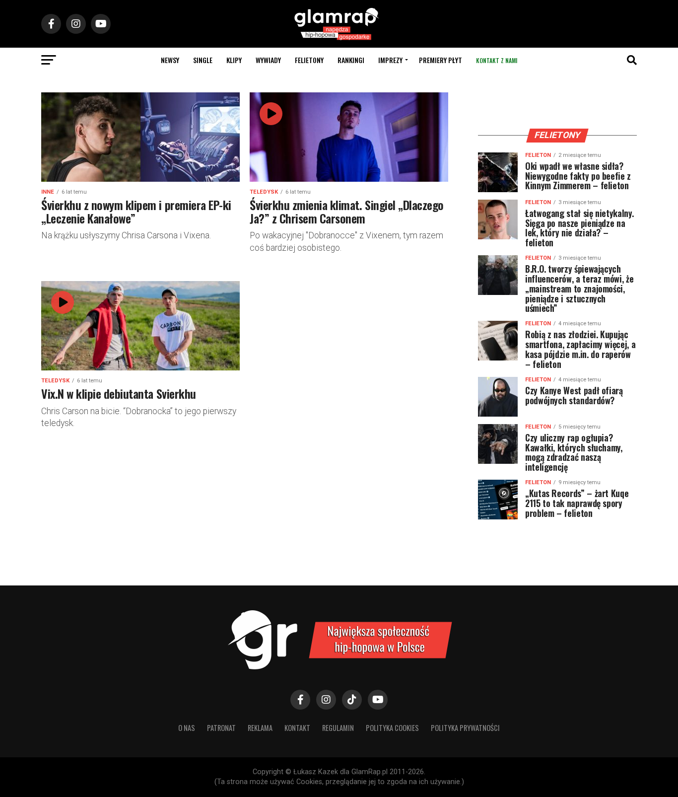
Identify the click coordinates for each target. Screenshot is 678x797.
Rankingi (351, 60)
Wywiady (268, 60)
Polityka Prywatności (465, 728)
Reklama (260, 728)
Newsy (170, 60)
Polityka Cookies (392, 728)
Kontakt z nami (496, 60)
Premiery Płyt (440, 60)
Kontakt (297, 728)
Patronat (221, 728)
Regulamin (338, 728)
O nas (186, 728)
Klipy (234, 60)
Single (202, 60)
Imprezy (390, 60)
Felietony (309, 60)
